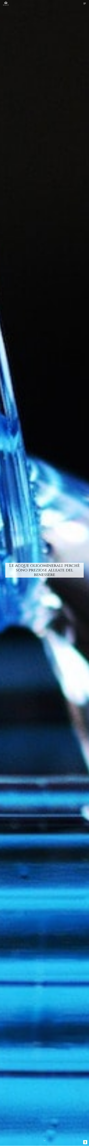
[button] (84, 3)
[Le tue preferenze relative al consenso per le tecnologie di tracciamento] (85, 1142)
